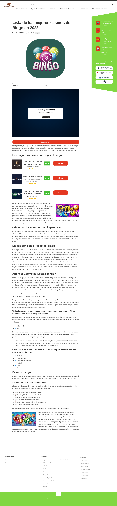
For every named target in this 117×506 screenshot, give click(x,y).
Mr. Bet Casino (46, 483)
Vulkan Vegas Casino (48, 463)
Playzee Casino (84, 466)
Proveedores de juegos (67, 8)
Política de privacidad (10, 463)
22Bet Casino (46, 466)
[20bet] (17, 198)
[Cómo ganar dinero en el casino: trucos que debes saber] (98, 41)
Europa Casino (46, 474)
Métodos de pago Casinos (99, 8)
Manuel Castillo (31, 33)
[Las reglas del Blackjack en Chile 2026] (98, 32)
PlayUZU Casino (84, 463)
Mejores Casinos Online (38, 8)
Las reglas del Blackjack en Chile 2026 (106, 30)
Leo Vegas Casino (85, 469)
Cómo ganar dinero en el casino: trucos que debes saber (106, 39)
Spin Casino (83, 460)
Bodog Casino (84, 472)
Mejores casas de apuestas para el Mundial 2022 (55, 460)
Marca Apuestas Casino (49, 480)
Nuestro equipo (9, 460)
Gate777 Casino (47, 486)
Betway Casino (84, 475)
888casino (83, 457)
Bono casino (52, 8)
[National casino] (17, 168)
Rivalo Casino (83, 478)
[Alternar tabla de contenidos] (45, 85)
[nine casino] (17, 183)
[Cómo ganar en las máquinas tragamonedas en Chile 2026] (98, 50)
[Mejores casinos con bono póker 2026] (98, 25)
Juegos (37, 33)
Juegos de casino (82, 8)
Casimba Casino (47, 472)
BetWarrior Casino (47, 468)
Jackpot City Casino (48, 477)
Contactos (8, 466)
